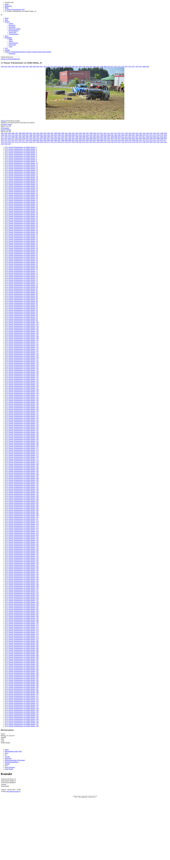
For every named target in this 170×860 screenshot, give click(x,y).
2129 (41, 142)
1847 (27, 66)
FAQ (6, 48)
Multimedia (8, 37)
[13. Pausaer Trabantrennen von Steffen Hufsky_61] (21, 253)
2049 (90, 138)
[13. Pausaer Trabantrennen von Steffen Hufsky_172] (22, 450)
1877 (133, 66)
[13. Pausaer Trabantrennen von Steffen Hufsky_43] (21, 221)
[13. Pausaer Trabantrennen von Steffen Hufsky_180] (22, 464)
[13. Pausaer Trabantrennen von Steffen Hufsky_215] (22, 526)
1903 (73, 133)
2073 (9, 140)
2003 (94, 137)
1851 (41, 66)
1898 (55, 133)
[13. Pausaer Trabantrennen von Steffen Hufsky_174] (22, 453)
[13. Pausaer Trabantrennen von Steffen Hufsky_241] (22, 572)
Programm (12, 25)
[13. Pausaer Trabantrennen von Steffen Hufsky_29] (21, 197)
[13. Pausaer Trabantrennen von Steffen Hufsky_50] (21, 234)
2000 (83, 137)
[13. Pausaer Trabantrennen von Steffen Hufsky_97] (21, 317)
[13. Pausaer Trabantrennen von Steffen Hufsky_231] (22, 554)
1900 (62, 133)
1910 (98, 133)
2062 (137, 138)
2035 (41, 138)
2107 (129, 140)
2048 (87, 138)
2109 (137, 140)
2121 (12, 142)
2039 (55, 138)
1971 (147, 135)
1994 (62, 137)
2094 (83, 140)
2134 (58, 142)
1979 (9, 137)
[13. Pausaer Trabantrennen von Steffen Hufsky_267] (22, 618)
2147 (104, 142)
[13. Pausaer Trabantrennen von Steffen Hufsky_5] (21, 154)
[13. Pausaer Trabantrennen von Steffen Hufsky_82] (21, 290)
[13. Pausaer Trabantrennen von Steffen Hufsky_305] (22, 685)
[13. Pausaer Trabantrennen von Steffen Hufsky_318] (22, 708)
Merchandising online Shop (13, 751)
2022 (161, 137)
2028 (16, 138)
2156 (136, 142)
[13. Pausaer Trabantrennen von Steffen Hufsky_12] (21, 166)
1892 (34, 133)
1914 (112, 133)
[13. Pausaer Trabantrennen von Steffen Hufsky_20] (21, 181)
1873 (119, 66)
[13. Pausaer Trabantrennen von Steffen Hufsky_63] (21, 257)
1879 (140, 66)
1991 (52, 137)
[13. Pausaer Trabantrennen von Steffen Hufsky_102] (22, 326)
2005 (101, 137)
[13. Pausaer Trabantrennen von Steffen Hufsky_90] (21, 305)
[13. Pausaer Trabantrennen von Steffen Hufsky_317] (22, 706)
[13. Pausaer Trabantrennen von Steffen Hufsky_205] (22, 508)
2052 (101, 138)
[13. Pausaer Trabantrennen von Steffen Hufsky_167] (22, 441)
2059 (126, 138)
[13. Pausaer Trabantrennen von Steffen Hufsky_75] (21, 278)
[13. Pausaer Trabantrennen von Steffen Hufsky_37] (21, 211)
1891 (30, 133)
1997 (73, 137)
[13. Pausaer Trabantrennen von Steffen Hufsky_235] (22, 561)
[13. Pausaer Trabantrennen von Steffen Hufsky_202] (22, 503)
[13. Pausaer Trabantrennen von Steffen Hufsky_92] (21, 308)
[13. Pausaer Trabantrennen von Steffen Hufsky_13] (21, 168)
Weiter (3, 130)
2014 (133, 137)
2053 (105, 138)
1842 (9, 66)
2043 (69, 138)
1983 (23, 137)
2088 (62, 140)
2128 (37, 142)
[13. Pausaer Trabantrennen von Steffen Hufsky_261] (22, 607)
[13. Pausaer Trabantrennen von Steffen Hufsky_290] (22, 659)
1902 (69, 133)
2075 (16, 140)
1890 (27, 133)
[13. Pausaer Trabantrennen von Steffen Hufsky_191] (22, 483)
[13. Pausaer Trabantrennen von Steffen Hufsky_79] (21, 285)
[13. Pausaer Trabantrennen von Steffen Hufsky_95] (21, 313)
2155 (133, 142)
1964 (122, 135)
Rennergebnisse (13, 30)
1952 (80, 135)
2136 (65, 142)
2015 (136, 137)
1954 (87, 135)
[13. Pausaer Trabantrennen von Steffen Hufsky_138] (22, 390)
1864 (87, 66)
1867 (98, 66)
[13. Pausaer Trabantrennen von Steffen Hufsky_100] (22, 322)
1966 (129, 135)
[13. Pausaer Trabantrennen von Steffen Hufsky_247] (22, 583)
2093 (80, 140)
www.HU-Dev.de (83, 797)
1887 (16, 133)
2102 (112, 140)
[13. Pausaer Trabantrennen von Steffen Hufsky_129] (22, 374)
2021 (158, 137)
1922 (140, 133)
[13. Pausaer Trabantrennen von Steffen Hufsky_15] (21, 172)
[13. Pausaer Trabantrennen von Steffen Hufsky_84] (21, 294)
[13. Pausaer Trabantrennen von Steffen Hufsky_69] (21, 267)
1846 (23, 66)
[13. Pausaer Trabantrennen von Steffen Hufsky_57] (21, 246)
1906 (83, 133)
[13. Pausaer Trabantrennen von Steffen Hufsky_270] (22, 623)
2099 (101, 140)
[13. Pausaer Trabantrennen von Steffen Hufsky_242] (22, 574)
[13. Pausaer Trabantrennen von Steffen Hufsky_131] (22, 377)
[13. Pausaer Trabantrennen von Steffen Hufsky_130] (22, 375)
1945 (55, 135)
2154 (129, 142)
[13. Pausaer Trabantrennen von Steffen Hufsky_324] (22, 719)
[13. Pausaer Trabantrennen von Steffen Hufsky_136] (22, 386)
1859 (69, 66)
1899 (59, 133)
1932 (9, 135)
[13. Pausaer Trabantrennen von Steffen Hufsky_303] (22, 682)
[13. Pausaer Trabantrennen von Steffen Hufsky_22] (21, 184)
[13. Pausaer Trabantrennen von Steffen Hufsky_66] (21, 262)
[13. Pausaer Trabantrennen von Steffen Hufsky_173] (22, 452)
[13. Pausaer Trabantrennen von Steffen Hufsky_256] (22, 598)
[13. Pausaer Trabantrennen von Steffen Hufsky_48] (21, 230)
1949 (69, 135)
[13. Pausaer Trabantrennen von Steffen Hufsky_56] (21, 244)
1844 (16, 66)
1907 (87, 133)
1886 (13, 133)
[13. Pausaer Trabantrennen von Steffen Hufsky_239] (22, 568)
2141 (83, 142)
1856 (59, 66)
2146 (101, 142)
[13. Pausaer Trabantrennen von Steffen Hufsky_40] (21, 216)
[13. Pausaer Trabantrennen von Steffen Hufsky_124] (22, 365)
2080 (34, 140)
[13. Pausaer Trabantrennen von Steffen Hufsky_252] (22, 591)
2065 (147, 138)
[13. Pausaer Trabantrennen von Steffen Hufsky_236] (22, 563)
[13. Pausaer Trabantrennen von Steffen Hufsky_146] (22, 404)
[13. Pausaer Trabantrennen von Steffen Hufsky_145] (22, 402)
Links (10, 46)
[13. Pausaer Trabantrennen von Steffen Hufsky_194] (22, 489)
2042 (66, 138)
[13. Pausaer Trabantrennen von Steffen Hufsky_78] (21, 283)
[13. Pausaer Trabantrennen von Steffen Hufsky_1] (21, 147)
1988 (41, 137)
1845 (20, 66)
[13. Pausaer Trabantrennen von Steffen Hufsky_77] (21, 282)
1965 (126, 135)
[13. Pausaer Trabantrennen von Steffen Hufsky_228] (22, 549)
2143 (90, 142)
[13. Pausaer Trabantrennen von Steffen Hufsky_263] (22, 611)
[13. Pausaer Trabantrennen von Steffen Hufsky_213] (22, 522)
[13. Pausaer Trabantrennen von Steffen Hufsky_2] (21, 149)
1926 (154, 133)
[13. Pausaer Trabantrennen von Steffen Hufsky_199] (22, 498)
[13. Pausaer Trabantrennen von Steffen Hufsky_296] (22, 669)
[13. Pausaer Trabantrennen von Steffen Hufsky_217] (22, 529)
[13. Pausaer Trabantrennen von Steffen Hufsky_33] (21, 204)
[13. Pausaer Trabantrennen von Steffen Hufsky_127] (22, 370)
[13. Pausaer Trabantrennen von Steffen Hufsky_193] (22, 487)
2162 (158, 142)
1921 (136, 133)
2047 (83, 138)
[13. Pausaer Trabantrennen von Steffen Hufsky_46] (21, 227)
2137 (69, 142)
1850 (37, 66)
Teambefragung (13, 34)
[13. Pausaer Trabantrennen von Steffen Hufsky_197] (22, 494)
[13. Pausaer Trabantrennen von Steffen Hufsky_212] (22, 521)
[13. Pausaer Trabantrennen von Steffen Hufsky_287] (22, 653)
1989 (44, 137)
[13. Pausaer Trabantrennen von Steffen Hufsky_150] (22, 411)
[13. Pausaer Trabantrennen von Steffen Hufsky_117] (21, 352)
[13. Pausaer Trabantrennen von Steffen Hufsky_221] (22, 537)
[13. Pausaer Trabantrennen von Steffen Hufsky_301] (22, 678)
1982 (20, 137)
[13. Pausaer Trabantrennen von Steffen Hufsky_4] (21, 152)
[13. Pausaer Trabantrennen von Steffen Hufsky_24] (21, 188)
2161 (154, 142)
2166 (5, 144)
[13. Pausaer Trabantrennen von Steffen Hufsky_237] (22, 565)
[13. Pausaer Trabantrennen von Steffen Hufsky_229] (22, 551)
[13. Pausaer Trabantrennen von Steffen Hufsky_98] (21, 319)
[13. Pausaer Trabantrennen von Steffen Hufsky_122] (22, 361)
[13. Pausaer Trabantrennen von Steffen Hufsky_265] (22, 614)
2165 (2, 144)
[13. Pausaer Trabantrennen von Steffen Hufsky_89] (21, 303)
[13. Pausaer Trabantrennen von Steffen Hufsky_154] (22, 418)
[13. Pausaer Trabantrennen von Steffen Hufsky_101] (22, 324)
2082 (41, 140)
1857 (62, 66)
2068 (158, 138)
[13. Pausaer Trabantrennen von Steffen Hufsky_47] (21, 228)
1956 (94, 135)
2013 (129, 137)
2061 (133, 138)
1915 (115, 133)
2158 (143, 142)
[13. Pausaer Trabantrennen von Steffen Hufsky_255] (22, 597)
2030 (23, 138)
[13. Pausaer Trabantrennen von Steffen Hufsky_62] (21, 255)
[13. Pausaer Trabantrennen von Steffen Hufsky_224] (22, 542)
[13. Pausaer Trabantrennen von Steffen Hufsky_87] (21, 299)
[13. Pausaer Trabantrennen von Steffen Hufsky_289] (22, 657)
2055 (112, 138)
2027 (13, 138)
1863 (83, 66)
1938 (30, 135)
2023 (165, 137)
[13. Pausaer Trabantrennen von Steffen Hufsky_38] (21, 213)
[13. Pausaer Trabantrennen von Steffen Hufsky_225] (22, 544)
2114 (154, 140)
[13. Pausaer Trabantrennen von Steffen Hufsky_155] (22, 420)
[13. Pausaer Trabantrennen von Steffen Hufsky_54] (21, 241)
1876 (129, 66)
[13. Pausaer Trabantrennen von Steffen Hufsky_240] (22, 570)
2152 (122, 142)
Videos (11, 41)
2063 (140, 138)
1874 (122, 66)
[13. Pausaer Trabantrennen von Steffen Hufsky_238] (22, 567)
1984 (27, 137)
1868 (101, 66)
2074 (13, 140)
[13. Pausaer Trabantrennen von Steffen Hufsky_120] (22, 358)
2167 (9, 144)
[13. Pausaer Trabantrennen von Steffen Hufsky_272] (22, 627)
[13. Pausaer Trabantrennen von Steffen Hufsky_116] (21, 351)
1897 (52, 133)
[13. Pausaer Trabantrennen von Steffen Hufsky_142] (22, 397)
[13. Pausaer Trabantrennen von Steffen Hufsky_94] (21, 312)
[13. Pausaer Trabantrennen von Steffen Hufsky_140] (22, 393)
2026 (9, 138)
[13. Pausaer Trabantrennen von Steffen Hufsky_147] (22, 405)
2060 (129, 138)
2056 (115, 138)
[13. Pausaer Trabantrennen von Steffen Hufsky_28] (21, 195)
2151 (119, 142)
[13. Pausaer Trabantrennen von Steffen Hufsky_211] (21, 519)
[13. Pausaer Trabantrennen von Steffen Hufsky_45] (21, 225)
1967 (133, 135)
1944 (52, 135)
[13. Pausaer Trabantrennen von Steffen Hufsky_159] (22, 427)
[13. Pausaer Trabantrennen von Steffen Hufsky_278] (22, 637)
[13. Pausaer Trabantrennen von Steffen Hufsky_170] (22, 446)
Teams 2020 (12, 32)
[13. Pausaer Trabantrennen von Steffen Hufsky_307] (22, 689)
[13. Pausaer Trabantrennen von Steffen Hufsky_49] (21, 232)
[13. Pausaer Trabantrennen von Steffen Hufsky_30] (21, 198)
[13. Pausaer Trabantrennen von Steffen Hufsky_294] (22, 666)
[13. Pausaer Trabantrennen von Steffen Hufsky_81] (21, 289)
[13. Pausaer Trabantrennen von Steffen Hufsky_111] (21, 342)
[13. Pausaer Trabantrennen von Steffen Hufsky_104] (22, 329)
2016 (140, 137)
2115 (157, 140)
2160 (150, 142)
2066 (151, 138)
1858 (66, 66)
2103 (115, 140)
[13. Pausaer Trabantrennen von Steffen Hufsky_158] (22, 425)
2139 (76, 142)
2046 (80, 138)
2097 (94, 140)
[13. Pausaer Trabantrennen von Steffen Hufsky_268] (22, 620)
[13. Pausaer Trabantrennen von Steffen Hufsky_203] (22, 505)
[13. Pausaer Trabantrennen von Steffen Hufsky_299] (22, 675)
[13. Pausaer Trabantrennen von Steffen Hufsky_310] (22, 694)
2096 (90, 140)
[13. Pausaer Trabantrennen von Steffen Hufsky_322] (22, 715)
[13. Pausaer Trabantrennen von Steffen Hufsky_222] (22, 538)
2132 (51, 142)
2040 (59, 138)
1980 (13, 137)
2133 (55, 142)
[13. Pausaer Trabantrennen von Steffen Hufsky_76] (21, 280)
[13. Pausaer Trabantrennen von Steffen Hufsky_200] (22, 499)
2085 (52, 140)
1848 (30, 66)
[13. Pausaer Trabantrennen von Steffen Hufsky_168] (22, 443)
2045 (76, 138)
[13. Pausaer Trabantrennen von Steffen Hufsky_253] (22, 593)
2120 (9, 142)
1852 (44, 66)
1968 (137, 135)
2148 (108, 142)
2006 (105, 137)
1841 (5, 66)
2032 (30, 138)
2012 (126, 137)
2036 (44, 138)
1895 (44, 133)
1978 (5, 137)
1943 (48, 135)
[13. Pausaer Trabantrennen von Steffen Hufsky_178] (22, 460)
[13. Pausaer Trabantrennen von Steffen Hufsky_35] (21, 207)
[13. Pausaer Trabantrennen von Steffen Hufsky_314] (22, 701)
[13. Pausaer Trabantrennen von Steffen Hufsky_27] (21, 193)
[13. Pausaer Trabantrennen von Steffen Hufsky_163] (22, 434)
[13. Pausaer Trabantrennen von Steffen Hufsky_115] (21, 349)
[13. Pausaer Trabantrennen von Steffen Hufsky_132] (22, 379)
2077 (23, 140)
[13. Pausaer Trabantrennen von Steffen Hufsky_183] (22, 469)
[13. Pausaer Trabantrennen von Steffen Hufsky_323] (22, 717)
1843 (13, 66)
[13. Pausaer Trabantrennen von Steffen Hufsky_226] (22, 545)
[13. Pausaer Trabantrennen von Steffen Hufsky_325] (22, 721)
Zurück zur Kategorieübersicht (10, 59)
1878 (137, 66)
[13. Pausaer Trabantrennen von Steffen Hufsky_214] (22, 524)
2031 (27, 138)
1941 (41, 135)
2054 (108, 138)
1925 (151, 133)
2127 (34, 142)
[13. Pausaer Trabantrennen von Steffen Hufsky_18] (21, 177)
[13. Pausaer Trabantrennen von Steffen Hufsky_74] (21, 276)
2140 (80, 142)
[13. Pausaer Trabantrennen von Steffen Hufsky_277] (22, 636)
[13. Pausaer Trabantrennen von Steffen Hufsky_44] (21, 223)
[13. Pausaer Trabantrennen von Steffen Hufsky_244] (22, 577)
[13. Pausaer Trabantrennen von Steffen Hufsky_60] (21, 251)
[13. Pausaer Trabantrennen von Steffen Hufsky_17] (21, 175)
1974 (158, 135)
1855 (55, 66)
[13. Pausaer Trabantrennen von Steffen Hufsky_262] (22, 609)
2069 (161, 138)
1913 (108, 133)
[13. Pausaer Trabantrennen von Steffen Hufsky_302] (22, 680)
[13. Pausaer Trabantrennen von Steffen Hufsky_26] (21, 191)
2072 (5, 140)
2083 (44, 140)
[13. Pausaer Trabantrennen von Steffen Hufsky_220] (22, 535)
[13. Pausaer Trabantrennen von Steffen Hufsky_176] (22, 457)
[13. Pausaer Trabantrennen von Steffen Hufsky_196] (22, 492)
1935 (20, 135)
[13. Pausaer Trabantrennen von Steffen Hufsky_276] (22, 634)
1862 (80, 66)
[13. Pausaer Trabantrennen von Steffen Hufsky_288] (22, 655)
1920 (133, 133)
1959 (105, 135)
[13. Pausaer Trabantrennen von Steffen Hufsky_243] (22, 575)
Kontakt (7, 50)
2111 (143, 140)
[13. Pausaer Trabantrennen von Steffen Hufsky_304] (22, 683)
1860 (73, 66)
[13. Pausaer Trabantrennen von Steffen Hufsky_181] (22, 466)
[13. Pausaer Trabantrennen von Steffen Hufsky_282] (22, 644)
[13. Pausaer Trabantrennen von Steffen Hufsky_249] (22, 586)
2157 (140, 142)
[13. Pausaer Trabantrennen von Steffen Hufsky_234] (22, 560)
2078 (27, 140)
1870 (108, 66)
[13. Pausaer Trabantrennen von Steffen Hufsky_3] (21, 151)
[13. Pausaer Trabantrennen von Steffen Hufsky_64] (21, 259)
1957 (98, 135)
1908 (90, 133)
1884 (5, 133)
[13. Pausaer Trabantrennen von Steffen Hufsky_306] (22, 687)
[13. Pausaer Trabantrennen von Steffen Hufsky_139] (22, 391)
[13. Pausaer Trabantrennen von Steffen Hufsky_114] (21, 347)
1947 (62, 135)
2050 (94, 138)
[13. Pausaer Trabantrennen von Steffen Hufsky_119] (21, 356)
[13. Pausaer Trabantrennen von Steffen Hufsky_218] (22, 531)
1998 (76, 137)
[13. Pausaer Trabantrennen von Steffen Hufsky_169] (22, 444)
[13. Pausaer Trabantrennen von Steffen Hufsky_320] (22, 712)
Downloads (12, 45)
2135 (62, 142)
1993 (59, 137)
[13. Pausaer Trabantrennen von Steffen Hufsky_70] (21, 269)
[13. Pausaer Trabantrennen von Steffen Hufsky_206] (22, 510)
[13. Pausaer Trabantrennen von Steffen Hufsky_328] (22, 726)
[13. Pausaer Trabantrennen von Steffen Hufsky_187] (22, 476)
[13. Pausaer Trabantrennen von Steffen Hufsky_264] (22, 613)
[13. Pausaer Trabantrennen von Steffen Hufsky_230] (22, 552)
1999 (80, 137)
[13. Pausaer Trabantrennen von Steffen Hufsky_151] (22, 413)
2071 (2, 140)
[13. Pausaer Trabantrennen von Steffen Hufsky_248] (22, 584)
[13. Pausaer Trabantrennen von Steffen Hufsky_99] (21, 321)
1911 (101, 133)
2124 (23, 142)
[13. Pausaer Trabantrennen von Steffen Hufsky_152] (22, 414)
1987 (37, 137)
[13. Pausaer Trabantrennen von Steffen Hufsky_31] (21, 200)
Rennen (7, 22)
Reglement (12, 27)
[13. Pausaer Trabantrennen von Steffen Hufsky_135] (22, 384)
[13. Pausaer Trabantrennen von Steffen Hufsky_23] (21, 186)
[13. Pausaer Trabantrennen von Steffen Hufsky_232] (22, 556)
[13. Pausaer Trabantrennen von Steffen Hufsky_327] (22, 724)
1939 (34, 135)
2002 (90, 137)
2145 (97, 142)
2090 (69, 140)
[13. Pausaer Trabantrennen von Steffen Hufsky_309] (22, 692)
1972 (151, 135)
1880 (144, 66)
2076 (20, 140)
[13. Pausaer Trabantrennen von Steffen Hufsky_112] (21, 344)
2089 (66, 140)
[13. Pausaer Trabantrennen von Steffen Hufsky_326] (22, 722)
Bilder (10, 39)
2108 (133, 140)
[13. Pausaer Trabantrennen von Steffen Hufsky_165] (22, 437)
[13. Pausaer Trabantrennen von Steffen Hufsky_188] (22, 478)
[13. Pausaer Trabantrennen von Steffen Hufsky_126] (22, 368)
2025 (5, 138)
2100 (105, 140)
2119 (5, 142)
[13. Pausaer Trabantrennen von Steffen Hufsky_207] (22, 512)
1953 (83, 135)
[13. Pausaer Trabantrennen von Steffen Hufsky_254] (22, 595)
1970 (144, 135)
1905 (80, 133)
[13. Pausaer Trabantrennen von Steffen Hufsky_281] (22, 643)
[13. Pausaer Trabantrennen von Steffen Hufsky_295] (22, 668)
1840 (2, 66)
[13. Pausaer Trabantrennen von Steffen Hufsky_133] (22, 381)
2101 (108, 140)
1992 (55, 137)
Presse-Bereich (13, 43)
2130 (44, 142)
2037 (48, 138)
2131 (48, 142)
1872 (115, 66)
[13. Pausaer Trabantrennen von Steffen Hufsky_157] (22, 423)
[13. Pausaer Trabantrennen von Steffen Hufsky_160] (22, 429)
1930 (2, 135)
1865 (90, 66)
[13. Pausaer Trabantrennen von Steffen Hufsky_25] (21, 190)
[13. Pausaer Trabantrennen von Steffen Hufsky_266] (22, 616)
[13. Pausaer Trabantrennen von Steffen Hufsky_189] (22, 480)
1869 (105, 66)
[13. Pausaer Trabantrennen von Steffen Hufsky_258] (22, 602)
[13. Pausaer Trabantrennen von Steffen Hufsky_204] (22, 506)
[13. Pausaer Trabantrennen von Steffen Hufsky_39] (21, 214)
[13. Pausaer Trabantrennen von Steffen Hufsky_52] (21, 237)
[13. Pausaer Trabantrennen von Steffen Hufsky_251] (22, 590)
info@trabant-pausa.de (13, 791)
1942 (44, 135)
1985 (30, 137)
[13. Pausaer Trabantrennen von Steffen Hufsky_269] (22, 621)
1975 (161, 135)
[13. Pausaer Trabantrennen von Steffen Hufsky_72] (21, 273)
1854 (52, 66)
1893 (37, 133)
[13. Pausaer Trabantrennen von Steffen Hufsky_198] (22, 496)
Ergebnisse (12, 53)
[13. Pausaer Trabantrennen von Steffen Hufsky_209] (22, 515)
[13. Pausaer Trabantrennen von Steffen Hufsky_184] (22, 471)
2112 (147, 140)
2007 (108, 137)
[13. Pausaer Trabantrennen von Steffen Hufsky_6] (21, 156)
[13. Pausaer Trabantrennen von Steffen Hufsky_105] (22, 331)
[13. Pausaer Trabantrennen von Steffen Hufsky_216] (22, 528)
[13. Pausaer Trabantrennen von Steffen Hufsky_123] (22, 363)
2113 (150, 140)
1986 (34, 137)
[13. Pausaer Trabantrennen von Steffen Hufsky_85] (21, 296)
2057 (119, 138)
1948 (66, 135)
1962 (115, 135)
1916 (119, 133)
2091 (73, 140)
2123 (19, 142)
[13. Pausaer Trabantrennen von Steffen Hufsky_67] (21, 264)
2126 (30, 142)
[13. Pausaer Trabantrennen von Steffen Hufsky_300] (22, 676)
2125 (27, 142)
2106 (126, 140)
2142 (87, 142)
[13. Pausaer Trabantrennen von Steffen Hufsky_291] (22, 660)
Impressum (8, 758)
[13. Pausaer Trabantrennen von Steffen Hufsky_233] (22, 558)
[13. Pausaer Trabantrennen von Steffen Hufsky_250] (22, 588)
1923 (144, 133)
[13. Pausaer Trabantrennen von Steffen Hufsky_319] (22, 710)
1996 (69, 137)
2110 (140, 140)
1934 (16, 135)
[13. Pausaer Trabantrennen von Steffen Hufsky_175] (22, 455)
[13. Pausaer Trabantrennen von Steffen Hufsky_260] (22, 606)
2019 (151, 137)
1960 (108, 135)
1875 (126, 66)
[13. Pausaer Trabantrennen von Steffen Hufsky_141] (22, 395)
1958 (101, 135)
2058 (122, 138)
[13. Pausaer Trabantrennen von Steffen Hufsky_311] (21, 696)
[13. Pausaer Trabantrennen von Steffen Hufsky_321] (22, 714)
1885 (9, 133)
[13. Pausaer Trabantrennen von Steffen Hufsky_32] (21, 202)
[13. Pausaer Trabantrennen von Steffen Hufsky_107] (22, 335)
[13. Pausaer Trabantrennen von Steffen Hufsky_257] (22, 600)
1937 (27, 135)
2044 (73, 138)
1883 (2, 133)
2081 (37, 140)
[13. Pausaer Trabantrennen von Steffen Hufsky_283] (22, 646)
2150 (115, 142)
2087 (59, 140)
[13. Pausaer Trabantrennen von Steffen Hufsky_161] (22, 430)
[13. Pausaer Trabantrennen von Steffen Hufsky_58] (21, 248)
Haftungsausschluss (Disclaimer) (15, 760)
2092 (76, 140)
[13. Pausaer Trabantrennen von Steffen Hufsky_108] (22, 336)
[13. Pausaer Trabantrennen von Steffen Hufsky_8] (21, 159)
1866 (94, 66)
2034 (37, 138)
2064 (144, 138)
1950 (73, 135)
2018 (147, 137)
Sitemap (7, 764)
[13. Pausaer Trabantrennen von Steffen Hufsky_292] (22, 662)
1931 (5, 135)
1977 (2, 137)
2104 (119, 140)
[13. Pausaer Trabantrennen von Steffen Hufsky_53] (21, 239)
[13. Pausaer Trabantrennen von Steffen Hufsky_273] (22, 629)
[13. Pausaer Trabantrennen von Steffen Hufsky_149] (22, 409)
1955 (90, 135)
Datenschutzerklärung (11, 762)
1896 (48, 133)
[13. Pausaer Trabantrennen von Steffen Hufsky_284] (22, 648)
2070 (165, 138)
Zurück (9, 124)
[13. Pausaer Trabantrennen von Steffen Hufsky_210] (22, 517)
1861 (76, 66)
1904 (76, 133)
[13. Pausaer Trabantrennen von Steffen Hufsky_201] (22, 501)
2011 (122, 137)
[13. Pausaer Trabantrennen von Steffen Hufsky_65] (21, 260)
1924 (147, 133)
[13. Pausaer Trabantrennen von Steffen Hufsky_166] (22, 439)
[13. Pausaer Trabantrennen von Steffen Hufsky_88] (21, 301)
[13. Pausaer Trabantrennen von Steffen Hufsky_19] (21, 179)
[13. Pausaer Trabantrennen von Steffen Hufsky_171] (22, 448)
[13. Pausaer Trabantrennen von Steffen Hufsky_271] (22, 625)
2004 (98, 137)
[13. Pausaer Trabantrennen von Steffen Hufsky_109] (22, 338)
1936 (23, 135)
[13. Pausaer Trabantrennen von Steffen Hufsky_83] (21, 292)
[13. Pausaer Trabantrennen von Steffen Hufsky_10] (21, 163)
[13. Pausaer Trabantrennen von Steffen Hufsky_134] (22, 382)
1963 (119, 135)
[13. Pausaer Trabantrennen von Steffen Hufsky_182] (22, 467)
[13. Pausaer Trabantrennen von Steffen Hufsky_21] (21, 182)
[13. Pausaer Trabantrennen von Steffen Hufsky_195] (22, 490)
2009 (115, 137)
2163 (161, 142)
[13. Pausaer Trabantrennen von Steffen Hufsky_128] (22, 372)
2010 (119, 137)
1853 (48, 66)
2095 (87, 140)
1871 (112, 66)
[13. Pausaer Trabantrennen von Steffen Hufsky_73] (21, 274)
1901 (66, 133)
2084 (48, 140)
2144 (94, 142)
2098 (98, 140)
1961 (112, 135)
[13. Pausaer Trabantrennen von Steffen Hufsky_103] (22, 328)
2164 (165, 142)
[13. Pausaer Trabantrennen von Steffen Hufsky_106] (22, 333)
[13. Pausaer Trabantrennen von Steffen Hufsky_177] (22, 459)
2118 (2, 142)
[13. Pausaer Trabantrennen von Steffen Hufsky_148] (22, 407)
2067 (154, 138)
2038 (52, 138)
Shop (6, 20)
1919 (129, 133)
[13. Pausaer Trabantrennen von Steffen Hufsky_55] (21, 243)
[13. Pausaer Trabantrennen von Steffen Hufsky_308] (22, 691)
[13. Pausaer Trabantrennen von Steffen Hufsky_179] (22, 462)
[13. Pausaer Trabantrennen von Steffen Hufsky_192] (22, 485)
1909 (94, 133)
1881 (147, 66)
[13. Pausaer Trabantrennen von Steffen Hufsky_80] (21, 287)
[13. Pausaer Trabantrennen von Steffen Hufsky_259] (22, 604)
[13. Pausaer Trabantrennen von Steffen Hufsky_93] (21, 310)
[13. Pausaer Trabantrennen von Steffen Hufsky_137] (22, 388)
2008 (112, 137)
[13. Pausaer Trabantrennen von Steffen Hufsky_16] (21, 174)
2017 (144, 137)
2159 (147, 142)
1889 (23, 133)
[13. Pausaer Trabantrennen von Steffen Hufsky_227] (22, 547)
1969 (140, 135)
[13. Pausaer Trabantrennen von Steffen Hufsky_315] (22, 703)
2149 (112, 142)
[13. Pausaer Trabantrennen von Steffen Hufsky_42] (21, 220)
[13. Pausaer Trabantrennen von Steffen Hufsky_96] (21, 315)
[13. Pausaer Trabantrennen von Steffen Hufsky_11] (21, 165)
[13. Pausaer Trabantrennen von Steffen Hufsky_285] (22, 650)
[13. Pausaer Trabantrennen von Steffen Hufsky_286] (22, 652)
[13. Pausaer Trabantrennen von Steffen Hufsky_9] (21, 161)
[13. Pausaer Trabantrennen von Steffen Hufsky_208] (22, 513)
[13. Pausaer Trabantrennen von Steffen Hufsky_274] (22, 630)
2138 (73, 142)
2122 (16, 142)
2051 (98, 138)
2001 (87, 137)
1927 (158, 133)
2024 (2, 138)
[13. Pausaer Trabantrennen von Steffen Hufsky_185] (22, 473)
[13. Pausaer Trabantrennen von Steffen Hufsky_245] (22, 579)
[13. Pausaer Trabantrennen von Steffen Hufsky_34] (21, 205)
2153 (126, 142)
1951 (76, 135)
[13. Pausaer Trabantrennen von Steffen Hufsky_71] (21, 271)
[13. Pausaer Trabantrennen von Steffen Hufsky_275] (22, 632)
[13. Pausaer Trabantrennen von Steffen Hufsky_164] (22, 436)
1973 (154, 135)
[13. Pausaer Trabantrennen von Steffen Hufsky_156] (22, 421)
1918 (126, 133)
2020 (154, 137)
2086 (55, 140)
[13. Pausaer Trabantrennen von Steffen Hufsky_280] (22, 641)
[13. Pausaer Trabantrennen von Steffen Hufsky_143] (22, 398)
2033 (34, 138)
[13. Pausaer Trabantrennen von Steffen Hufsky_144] (22, 400)
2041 (62, 138)
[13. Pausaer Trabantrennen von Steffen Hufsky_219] (22, 533)
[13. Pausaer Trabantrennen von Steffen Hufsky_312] (22, 698)
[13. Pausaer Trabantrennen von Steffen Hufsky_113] (21, 345)
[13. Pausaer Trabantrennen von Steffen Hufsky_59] (21, 250)
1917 (122, 133)
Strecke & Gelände (14, 29)
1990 (48, 137)
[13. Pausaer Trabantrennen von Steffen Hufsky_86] (21, 298)
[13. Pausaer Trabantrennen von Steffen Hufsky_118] (21, 354)
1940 (37, 135)
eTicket (11, 23)
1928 (161, 133)
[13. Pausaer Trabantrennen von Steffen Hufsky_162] (22, 432)
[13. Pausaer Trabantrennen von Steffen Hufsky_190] (22, 482)
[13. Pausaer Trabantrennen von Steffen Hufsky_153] (22, 416)
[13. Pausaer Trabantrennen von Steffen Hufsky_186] (22, 475)
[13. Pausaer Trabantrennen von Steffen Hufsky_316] (22, 705)
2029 (20, 138)
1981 (16, 137)
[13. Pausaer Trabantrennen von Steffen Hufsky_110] (21, 340)
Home (7, 18)
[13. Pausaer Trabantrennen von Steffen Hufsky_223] (22, 540)
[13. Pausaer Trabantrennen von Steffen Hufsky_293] (22, 664)
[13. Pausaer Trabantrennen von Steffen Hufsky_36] (21, 209)
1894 (41, 133)
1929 (165, 133)
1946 (59, 135)
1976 (165, 135)
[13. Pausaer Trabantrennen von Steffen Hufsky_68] (21, 266)
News (6, 36)
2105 (122, 140)
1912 (105, 133)
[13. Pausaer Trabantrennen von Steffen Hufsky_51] (21, 236)
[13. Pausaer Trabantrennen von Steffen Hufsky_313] (22, 699)
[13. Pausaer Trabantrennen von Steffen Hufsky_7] (21, 158)
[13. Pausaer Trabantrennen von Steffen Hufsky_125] (22, 367)
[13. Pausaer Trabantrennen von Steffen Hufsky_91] (21, 306)
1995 (66, 137)
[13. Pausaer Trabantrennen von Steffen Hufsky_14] (21, 170)
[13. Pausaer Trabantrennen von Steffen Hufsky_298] (22, 673)
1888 (20, 133)
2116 (161, 140)
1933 (13, 135)
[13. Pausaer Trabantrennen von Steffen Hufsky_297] (22, 671)
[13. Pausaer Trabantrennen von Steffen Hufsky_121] (22, 359)
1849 (34, 66)
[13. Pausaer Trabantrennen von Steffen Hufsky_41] (21, 218)
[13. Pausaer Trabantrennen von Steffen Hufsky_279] (22, 639)
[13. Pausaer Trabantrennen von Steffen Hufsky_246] (22, 581)
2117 (164, 140)
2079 (30, 140)
